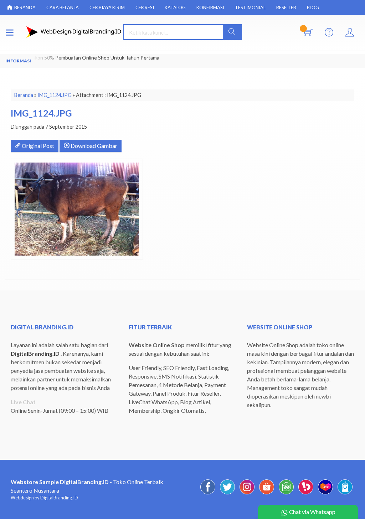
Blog (313, 7)
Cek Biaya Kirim (107, 7)
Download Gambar (93, 145)
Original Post (37, 145)
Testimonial (250, 7)
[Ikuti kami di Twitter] (227, 493)
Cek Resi (144, 7)
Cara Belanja (62, 7)
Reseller (286, 7)
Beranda (25, 7)
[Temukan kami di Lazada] (325, 493)
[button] (232, 32)
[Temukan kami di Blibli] (345, 493)
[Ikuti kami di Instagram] (247, 493)
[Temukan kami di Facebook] (208, 493)
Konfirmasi (210, 7)
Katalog (175, 7)
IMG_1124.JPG (54, 95)
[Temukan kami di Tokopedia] (286, 493)
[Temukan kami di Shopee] (266, 493)
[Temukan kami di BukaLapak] (306, 493)
